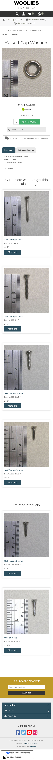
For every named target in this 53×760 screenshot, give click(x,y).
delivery (14, 19)
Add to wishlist (17, 130)
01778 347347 (26, 8)
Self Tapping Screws (13, 239)
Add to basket (29, 122)
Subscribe (26, 693)
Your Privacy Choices (20, 752)
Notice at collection (12, 757)
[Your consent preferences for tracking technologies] (4, 757)
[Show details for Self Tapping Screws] (26, 213)
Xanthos (32, 747)
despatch (26, 23)
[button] (10, 14)
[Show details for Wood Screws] (26, 612)
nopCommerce (31, 743)
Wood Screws (10, 638)
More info (12, 252)
